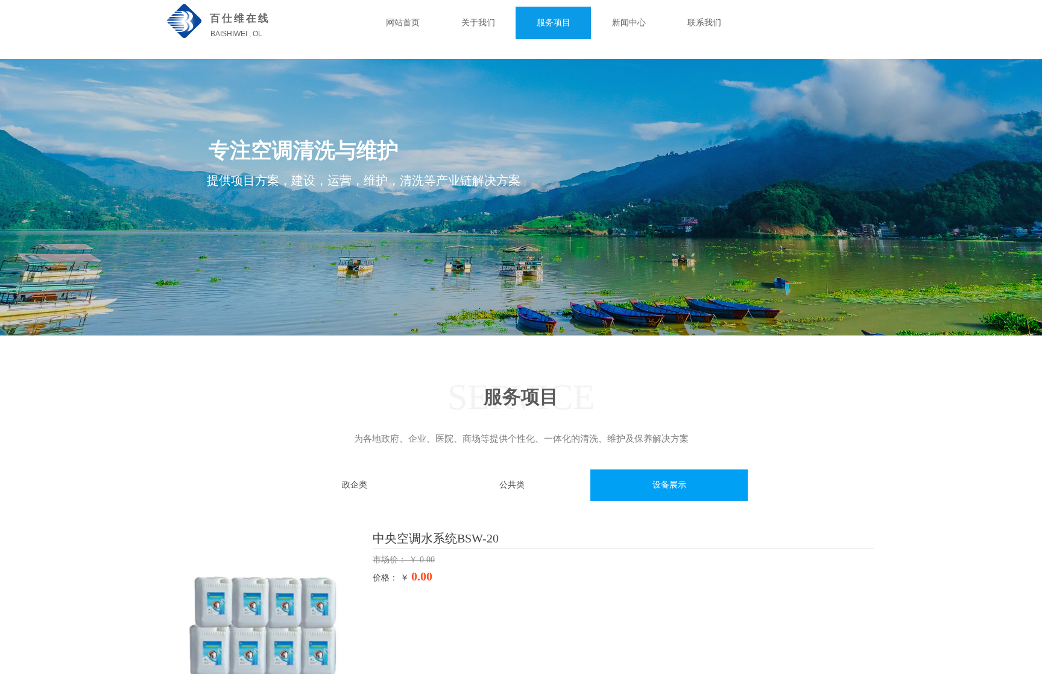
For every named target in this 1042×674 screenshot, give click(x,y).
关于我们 (478, 22)
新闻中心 (629, 22)
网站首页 (403, 22)
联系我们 (704, 22)
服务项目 (553, 22)
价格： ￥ (391, 577)
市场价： (391, 559)
